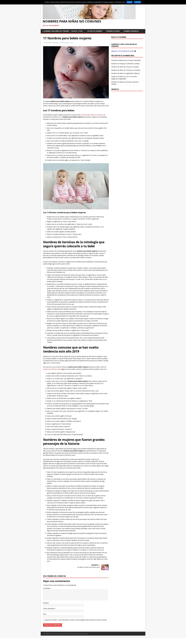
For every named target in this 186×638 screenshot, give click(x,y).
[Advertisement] (127, 105)
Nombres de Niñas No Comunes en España (125, 67)
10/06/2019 (49, 43)
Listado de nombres (94, 31)
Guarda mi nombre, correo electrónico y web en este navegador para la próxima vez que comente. (76, 620)
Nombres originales (131, 31)
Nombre (45, 603)
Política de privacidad (82, 634)
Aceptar (129, 2)
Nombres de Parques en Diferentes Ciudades (125, 64)
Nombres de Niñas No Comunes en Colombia (125, 70)
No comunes (65, 43)
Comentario (47, 588)
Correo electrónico (49, 608)
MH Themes (71, 634)
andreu (57, 43)
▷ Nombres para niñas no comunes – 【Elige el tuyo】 (63, 31)
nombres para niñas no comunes (92, 115)
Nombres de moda (113, 31)
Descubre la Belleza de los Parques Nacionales (126, 60)
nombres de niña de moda (52, 369)
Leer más (137, 2)
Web (44, 614)
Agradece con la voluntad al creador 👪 (123, 51)
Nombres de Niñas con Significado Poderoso (125, 73)
